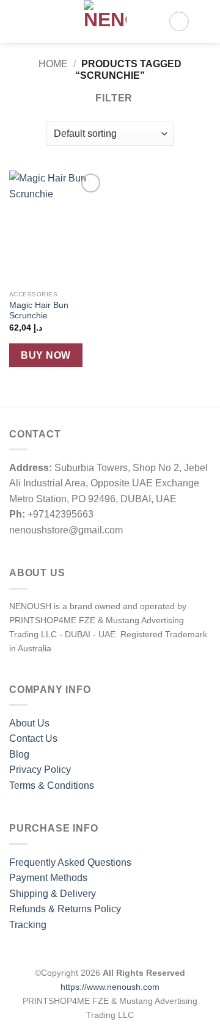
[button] (16, 21)
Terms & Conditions (51, 785)
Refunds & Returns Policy (65, 909)
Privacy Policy (40, 769)
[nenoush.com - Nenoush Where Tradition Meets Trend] (105, 21)
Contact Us (33, 738)
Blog (19, 754)
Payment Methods (48, 878)
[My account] (179, 21)
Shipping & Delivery (52, 893)
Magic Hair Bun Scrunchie (38, 311)
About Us (29, 723)
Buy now (45, 355)
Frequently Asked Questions (70, 862)
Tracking (27, 925)
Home (53, 64)
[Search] (37, 21)
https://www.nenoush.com (110, 987)
